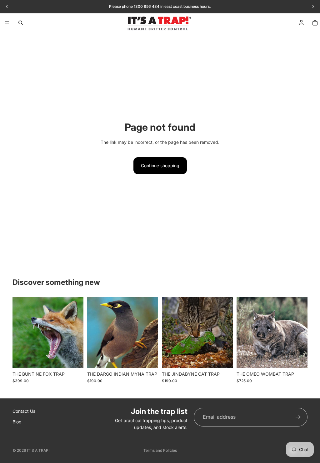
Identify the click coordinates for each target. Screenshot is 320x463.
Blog (17, 421)
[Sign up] (298, 417)
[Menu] (7, 23)
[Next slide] (76, 333)
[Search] (21, 23)
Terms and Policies (160, 450)
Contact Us (23, 411)
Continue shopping (160, 165)
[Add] (73, 358)
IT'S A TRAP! (38, 450)
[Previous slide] (19, 333)
